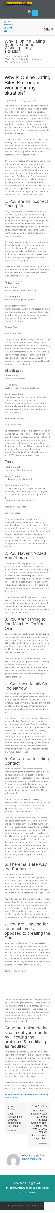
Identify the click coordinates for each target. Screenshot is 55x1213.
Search (35, 13)
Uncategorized (21, 56)
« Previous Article (13, 1108)
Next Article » (39, 1106)
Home (7, 56)
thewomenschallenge (32, 1159)
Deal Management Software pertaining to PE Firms (15, 1119)
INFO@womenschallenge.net (23, 1188)
